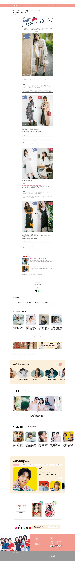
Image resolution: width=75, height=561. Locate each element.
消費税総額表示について (38, 544)
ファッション (23, 464)
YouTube (30, 528)
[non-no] (14, 5)
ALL (16, 464)
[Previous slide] (35, 411)
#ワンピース (35, 284)
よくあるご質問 (37, 539)
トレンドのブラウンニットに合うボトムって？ (38, 258)
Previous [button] (22, 54)
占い (58, 464)
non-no (56, 546)
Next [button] (52, 54)
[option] (37, 55)
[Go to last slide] (54, 364)
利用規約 (36, 540)
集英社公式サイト (37, 545)
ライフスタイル (45, 464)
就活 (37, 464)
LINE (39, 291)
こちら (57, 543)
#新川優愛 (40, 284)
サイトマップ (36, 538)
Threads (27, 528)
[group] (25, 479)
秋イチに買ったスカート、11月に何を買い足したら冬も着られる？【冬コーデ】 (40, 267)
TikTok (19, 528)
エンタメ (52, 464)
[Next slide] (56, 364)
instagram (16, 528)
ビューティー (30, 464)
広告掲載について (37, 543)
